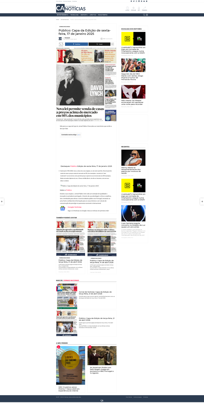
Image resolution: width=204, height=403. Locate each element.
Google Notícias (74, 207)
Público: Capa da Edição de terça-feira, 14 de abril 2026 (102, 261)
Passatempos (102, 15)
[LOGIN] (147, 14)
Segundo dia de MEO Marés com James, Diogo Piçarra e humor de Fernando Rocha (132, 76)
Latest (127, 10)
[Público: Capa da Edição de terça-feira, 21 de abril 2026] (70, 238)
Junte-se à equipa (67, 1)
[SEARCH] (144, 14)
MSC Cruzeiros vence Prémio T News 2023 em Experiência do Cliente (69, 389)
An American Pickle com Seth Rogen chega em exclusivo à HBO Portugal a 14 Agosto (102, 370)
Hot (139, 10)
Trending (144, 10)
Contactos (74, 1)
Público (73, 166)
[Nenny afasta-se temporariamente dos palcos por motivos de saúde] (133, 158)
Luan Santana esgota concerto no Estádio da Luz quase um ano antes (133, 225)
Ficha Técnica (59, 1)
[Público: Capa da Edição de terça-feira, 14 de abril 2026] (102, 239)
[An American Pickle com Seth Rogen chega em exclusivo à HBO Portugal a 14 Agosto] (102, 355)
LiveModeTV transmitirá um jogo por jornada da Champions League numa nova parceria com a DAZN (133, 50)
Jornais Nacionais (64, 258)
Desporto (84, 15)
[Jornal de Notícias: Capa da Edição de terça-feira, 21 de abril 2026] (66, 296)
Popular (133, 10)
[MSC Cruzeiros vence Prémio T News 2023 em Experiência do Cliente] (70, 365)
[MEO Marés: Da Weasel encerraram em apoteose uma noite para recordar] (133, 92)
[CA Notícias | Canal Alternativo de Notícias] (102, 400)
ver (78, 134)
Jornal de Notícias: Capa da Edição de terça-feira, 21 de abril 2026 (95, 293)
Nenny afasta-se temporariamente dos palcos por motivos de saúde (131, 170)
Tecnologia (74, 15)
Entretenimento (62, 15)
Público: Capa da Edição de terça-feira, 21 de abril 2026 (70, 261)
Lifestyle (93, 15)
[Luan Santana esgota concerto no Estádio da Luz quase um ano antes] (133, 213)
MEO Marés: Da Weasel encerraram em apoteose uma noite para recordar (132, 102)
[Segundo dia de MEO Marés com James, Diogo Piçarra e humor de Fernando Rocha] (133, 65)
